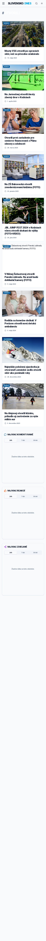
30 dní (35, 440)
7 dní (23, 440)
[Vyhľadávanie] (36, 3)
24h (10, 440)
